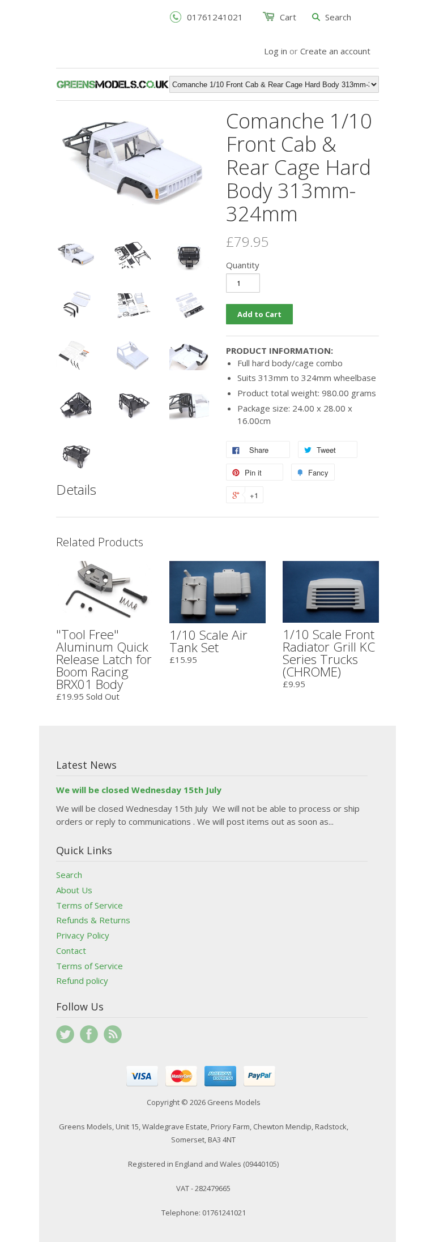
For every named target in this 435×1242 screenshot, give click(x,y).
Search (69, 874)
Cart (288, 17)
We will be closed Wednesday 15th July (138, 789)
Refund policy (82, 980)
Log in (275, 51)
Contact (71, 950)
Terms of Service (89, 905)
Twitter (65, 1034)
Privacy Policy (82, 935)
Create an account (335, 51)
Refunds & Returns (93, 920)
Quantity (242, 265)
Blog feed (113, 1034)
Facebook (89, 1034)
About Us (74, 890)
